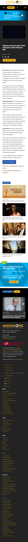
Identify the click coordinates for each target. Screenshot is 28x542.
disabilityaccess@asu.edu (8, 338)
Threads (8, 386)
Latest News (5, 438)
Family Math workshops (7, 470)
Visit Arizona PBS (6, 517)
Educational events (6, 479)
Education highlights (7, 477)
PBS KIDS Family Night (7, 459)
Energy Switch (5, 402)
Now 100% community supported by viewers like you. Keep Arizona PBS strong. (12, 15)
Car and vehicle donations (8, 536)
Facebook (7, 378)
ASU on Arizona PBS (6, 410)
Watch (4, 389)
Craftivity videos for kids (7, 465)
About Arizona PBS (6, 502)
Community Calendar (7, 508)
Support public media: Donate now (10, 523)
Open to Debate (6, 445)
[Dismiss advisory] (22, 15)
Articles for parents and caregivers (9, 468)
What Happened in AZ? (7, 398)
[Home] (14, 2)
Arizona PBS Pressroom (7, 506)
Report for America (6, 492)
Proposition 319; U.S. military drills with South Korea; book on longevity (14, 316)
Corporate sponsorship (7, 530)
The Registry (5, 482)
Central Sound (5, 422)
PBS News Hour (6, 449)
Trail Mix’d (4, 397)
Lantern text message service (8, 463)
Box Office (5, 509)
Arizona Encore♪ (6, 425)
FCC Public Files (8, 367)
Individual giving (6, 528)
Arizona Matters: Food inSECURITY (9, 400)
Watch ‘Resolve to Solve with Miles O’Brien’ (13, 201)
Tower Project (5, 534)
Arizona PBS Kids (6, 455)
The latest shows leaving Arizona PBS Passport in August (12, 255)
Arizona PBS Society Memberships (9, 524)
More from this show (9, 60)
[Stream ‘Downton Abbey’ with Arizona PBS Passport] (14, 223)
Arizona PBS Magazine (7, 504)
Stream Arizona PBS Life (7, 411)
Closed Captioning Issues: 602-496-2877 (14, 373)
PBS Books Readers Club (7, 513)
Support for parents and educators (9, 490)
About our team (6, 494)
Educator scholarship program (9, 488)
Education (5, 474)
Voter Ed (4, 447)
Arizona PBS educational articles (9, 484)
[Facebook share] (4, 57)
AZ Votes (4, 443)
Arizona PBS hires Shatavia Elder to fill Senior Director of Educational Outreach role (13, 219)
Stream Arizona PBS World (8, 413)
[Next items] (23, 304)
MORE (16, 291)
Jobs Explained (5, 404)
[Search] (17, 7)
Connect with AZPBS (7, 500)
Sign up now (13, 281)
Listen (4, 417)
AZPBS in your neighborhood (8, 481)
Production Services (6, 511)
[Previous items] (5, 304)
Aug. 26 (5, 199)
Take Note (5, 427)
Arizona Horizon (6, 439)
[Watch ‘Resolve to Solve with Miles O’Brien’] (14, 185)
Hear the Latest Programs (8, 420)
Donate (8, 365)
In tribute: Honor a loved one (8, 532)
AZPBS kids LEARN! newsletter (8, 461)
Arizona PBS (10, 351)
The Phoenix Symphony (7, 424)
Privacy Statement (9, 375)
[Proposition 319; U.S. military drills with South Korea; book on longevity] (15, 297)
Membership (5, 526)
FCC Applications (9, 370)
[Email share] (9, 57)
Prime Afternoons (6, 408)
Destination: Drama (6, 406)
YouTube (8, 383)
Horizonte (5, 441)
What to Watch (6, 391)
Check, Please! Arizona (7, 395)
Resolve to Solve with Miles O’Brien (9, 393)
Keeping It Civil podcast (7, 429)
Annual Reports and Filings (8, 515)
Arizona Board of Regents (16, 359)
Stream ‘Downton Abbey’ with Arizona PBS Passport (13, 237)
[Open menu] (25, 7)
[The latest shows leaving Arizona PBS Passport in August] (14, 241)
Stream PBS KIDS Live (7, 457)
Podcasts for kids (6, 467)
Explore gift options (6, 521)
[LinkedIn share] (6, 57)
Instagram (8, 381)
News (4, 435)
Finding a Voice (6, 431)
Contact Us (5, 519)
